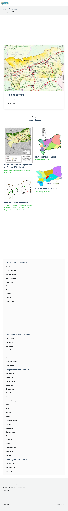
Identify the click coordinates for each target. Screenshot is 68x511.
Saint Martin (10, 365)
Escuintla (9, 393)
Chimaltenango (11, 381)
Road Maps (9, 471)
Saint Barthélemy (11, 362)
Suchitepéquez (11, 448)
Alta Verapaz (10, 373)
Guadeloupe (10, 342)
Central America (11, 270)
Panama (8, 358)
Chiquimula (9, 385)
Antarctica (9, 282)
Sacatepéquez (11, 432)
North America (11, 274)
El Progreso (10, 389)
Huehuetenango (11, 401)
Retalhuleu (9, 428)
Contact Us (6, 490)
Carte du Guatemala (19, 487)
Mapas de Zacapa (20, 484)
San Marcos (10, 436)
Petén (8, 416)
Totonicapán (10, 451)
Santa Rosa (9, 440)
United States (10, 338)
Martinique (9, 350)
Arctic (8, 286)
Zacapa (8, 455)
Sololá (8, 444)
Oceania (8, 298)
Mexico (8, 354)
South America (11, 278)
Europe (8, 294)
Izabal (8, 405)
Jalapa (8, 408)
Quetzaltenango (11, 420)
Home (5, 12)
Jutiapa (8, 412)
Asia (7, 290)
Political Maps (10, 463)
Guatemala (9, 346)
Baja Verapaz (10, 377)
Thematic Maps (11, 467)
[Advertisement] (36, 29)
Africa (8, 266)
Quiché (8, 424)
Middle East (10, 301)
